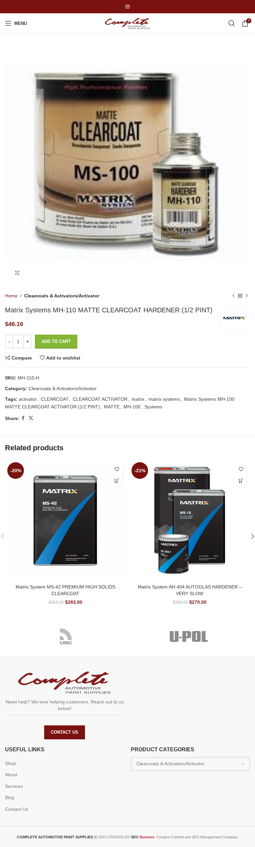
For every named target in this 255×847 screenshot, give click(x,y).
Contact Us (64, 732)
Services (14, 786)
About (11, 774)
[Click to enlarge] (17, 272)
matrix (137, 399)
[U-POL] (189, 636)
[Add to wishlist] (117, 469)
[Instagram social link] (127, 6)
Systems (153, 406)
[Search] (231, 23)
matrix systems (164, 399)
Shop (10, 763)
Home (11, 295)
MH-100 (132, 406)
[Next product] (246, 295)
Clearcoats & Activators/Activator (61, 295)
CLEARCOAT (55, 399)
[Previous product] (233, 295)
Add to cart (56, 341)
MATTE (112, 406)
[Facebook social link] (23, 418)
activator (28, 399)
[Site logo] (127, 23)
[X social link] (31, 418)
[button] (117, 480)
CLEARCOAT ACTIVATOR (100, 399)
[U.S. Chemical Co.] (66, 636)
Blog (9, 797)
